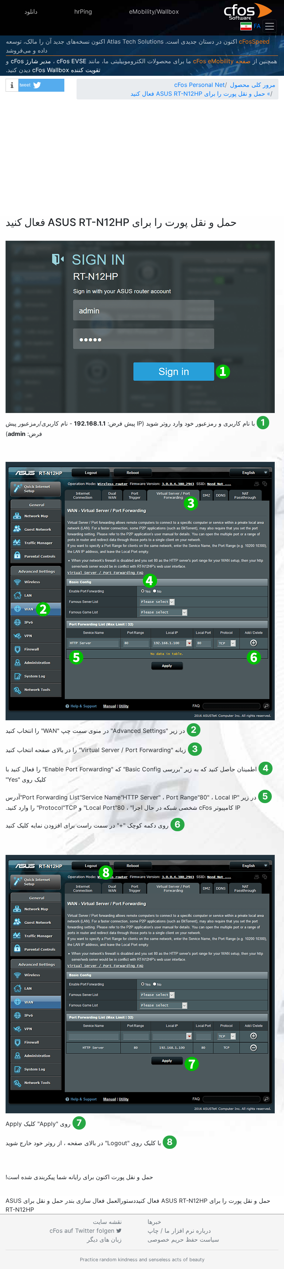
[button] (41, 85)
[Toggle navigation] (270, 26)
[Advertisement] (142, 161)
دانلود (30, 11)
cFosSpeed (254, 41)
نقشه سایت (107, 1221)
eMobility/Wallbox (154, 11)
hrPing (83, 11)
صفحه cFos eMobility (222, 61)
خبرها (154, 1221)
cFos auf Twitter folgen (83, 1230)
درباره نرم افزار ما (179, 1230)
